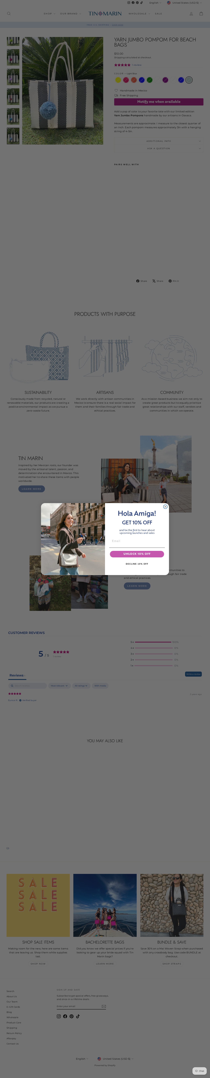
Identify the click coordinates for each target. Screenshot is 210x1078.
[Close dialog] (165, 507)
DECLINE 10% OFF (137, 564)
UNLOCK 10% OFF (137, 554)
